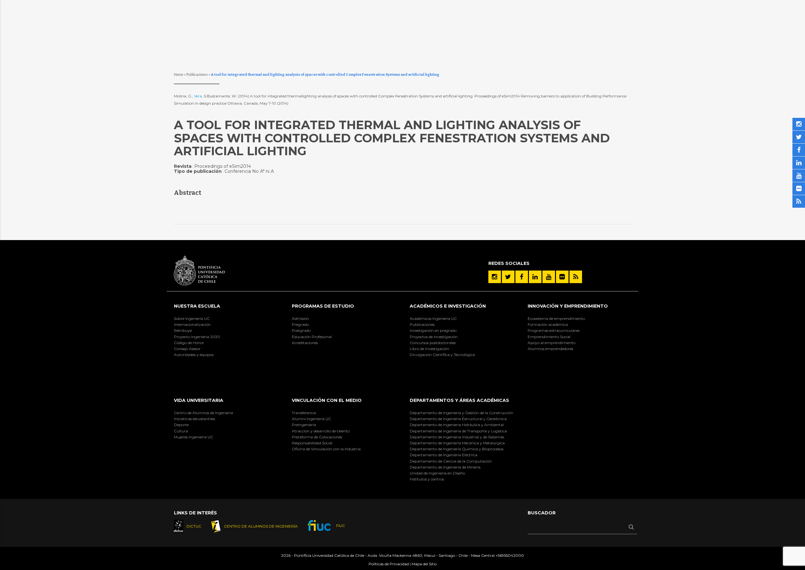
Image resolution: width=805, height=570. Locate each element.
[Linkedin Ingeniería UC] (535, 277)
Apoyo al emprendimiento (551, 342)
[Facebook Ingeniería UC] (521, 277)
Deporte (181, 424)
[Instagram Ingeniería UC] (494, 277)
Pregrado (300, 324)
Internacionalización (192, 324)
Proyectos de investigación (434, 336)
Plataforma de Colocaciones (317, 437)
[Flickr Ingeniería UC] (562, 277)
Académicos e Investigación (448, 306)
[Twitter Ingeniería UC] (508, 277)
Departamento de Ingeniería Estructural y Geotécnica (458, 418)
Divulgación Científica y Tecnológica (442, 354)
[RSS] (575, 277)
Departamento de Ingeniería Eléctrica (443, 454)
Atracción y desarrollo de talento (321, 431)
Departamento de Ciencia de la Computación (451, 461)
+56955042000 (510, 555)
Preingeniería (304, 424)
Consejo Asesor (187, 348)
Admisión (300, 318)
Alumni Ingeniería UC (311, 418)
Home (178, 75)
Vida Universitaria (198, 400)
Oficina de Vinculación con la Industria (326, 449)
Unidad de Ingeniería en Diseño (437, 473)
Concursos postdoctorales (433, 342)
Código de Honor (189, 342)
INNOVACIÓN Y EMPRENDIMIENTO (568, 306)
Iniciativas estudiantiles (194, 418)
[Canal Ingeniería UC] (548, 277)
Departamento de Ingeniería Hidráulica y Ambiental (457, 424)
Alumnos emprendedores (550, 348)
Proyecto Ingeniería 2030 (197, 336)
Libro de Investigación (429, 348)
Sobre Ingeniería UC (192, 318)
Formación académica (548, 324)
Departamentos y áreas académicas (459, 400)
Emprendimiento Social (549, 336)
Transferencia (304, 412)
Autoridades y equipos (194, 354)
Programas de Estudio (323, 306)
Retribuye (183, 330)
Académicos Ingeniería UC (433, 318)
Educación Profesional (312, 336)
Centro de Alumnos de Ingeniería (203, 412)
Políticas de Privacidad (389, 564)
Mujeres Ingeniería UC (193, 437)
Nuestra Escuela (197, 306)
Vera (198, 96)
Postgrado (301, 330)
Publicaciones (197, 75)
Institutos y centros (427, 479)
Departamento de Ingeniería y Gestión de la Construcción (461, 412)
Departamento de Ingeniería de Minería (445, 467)
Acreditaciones (305, 342)
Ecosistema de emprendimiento (556, 318)
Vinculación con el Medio (327, 400)
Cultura (181, 431)
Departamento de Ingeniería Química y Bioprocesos (456, 449)
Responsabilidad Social (312, 443)
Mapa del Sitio (424, 564)
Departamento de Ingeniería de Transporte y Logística (458, 431)
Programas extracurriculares (554, 330)
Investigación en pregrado (433, 330)
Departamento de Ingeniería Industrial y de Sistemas (457, 437)
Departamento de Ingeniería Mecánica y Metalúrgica (457, 443)
